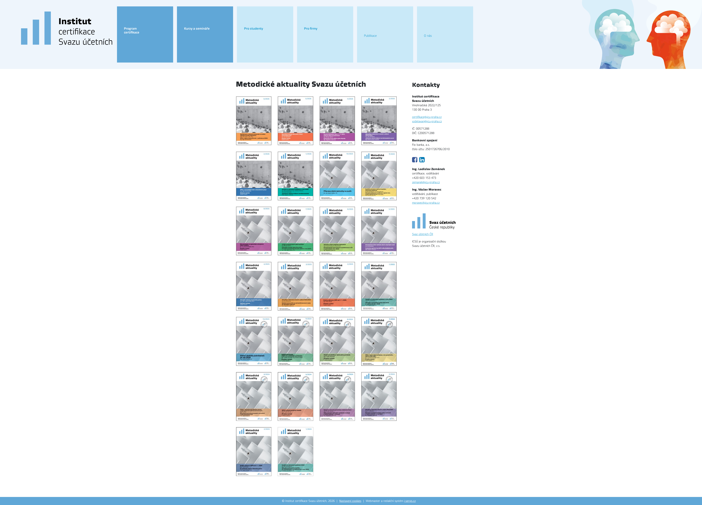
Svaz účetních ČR (422, 234)
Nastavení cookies (350, 501)
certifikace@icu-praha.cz (427, 117)
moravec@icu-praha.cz (426, 202)
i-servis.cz (410, 501)
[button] (145, 34)
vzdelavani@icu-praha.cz (427, 121)
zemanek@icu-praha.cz (426, 182)
